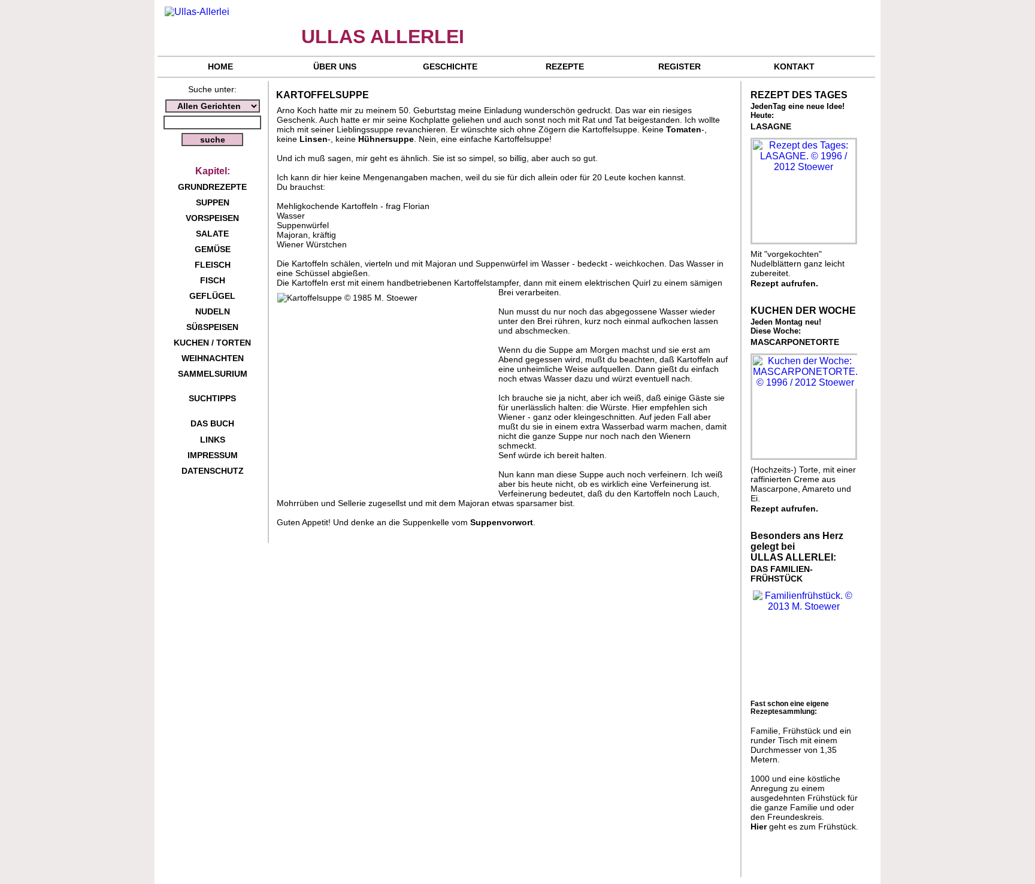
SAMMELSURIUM (212, 374)
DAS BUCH (212, 423)
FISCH (212, 280)
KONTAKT (794, 66)
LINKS (212, 439)
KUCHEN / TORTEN (212, 342)
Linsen (313, 139)
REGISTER (679, 66)
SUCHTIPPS (212, 398)
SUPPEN (212, 202)
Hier (758, 826)
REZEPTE (565, 66)
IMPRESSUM (212, 455)
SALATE (212, 233)
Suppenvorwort (501, 522)
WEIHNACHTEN (212, 358)
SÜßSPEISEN (212, 327)
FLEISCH (213, 265)
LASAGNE (770, 126)
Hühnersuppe (386, 139)
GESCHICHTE (450, 66)
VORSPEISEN (212, 218)
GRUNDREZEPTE (212, 187)
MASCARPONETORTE (794, 342)
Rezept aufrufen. (784, 283)
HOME (220, 66)
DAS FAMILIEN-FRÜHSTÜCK (781, 573)
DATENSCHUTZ (212, 471)
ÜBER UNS (334, 66)
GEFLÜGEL (212, 296)
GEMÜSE (213, 249)
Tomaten (683, 129)
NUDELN (212, 311)
